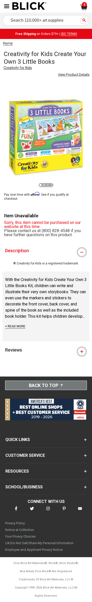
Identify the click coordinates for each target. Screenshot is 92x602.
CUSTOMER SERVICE (25, 455)
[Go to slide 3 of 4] (48, 185)
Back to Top (43, 385)
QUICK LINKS (17, 439)
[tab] (46, 250)
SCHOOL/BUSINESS (24, 487)
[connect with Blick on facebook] (16, 511)
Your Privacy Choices (20, 536)
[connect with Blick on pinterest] (64, 511)
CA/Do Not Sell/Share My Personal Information (39, 543)
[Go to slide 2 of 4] (44, 185)
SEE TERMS (69, 34)
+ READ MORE (15, 326)
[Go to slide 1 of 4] (40, 185)
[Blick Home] (29, 6)
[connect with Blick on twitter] (32, 511)
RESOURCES (17, 471)
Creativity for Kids (18, 68)
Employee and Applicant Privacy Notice (34, 550)
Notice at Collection (19, 530)
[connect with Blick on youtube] (80, 511)
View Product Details (73, 74)
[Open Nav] (6, 6)
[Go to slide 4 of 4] (51, 185)
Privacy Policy (15, 523)
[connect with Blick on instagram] (48, 511)
